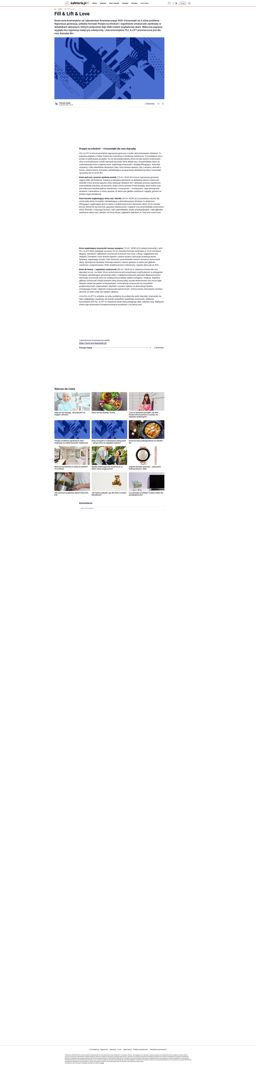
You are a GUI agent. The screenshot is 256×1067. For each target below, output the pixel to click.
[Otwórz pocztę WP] (169, 3)
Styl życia (144, 3)
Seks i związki (114, 3)
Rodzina (125, 3)
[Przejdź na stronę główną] (67, 5)
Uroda (94, 3)
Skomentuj (150, 104)
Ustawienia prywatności (157, 1049)
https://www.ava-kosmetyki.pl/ (93, 343)
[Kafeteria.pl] (81, 3)
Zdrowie (103, 3)
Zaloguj (182, 3)
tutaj (102, 1063)
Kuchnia (134, 3)
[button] (174, 3)
